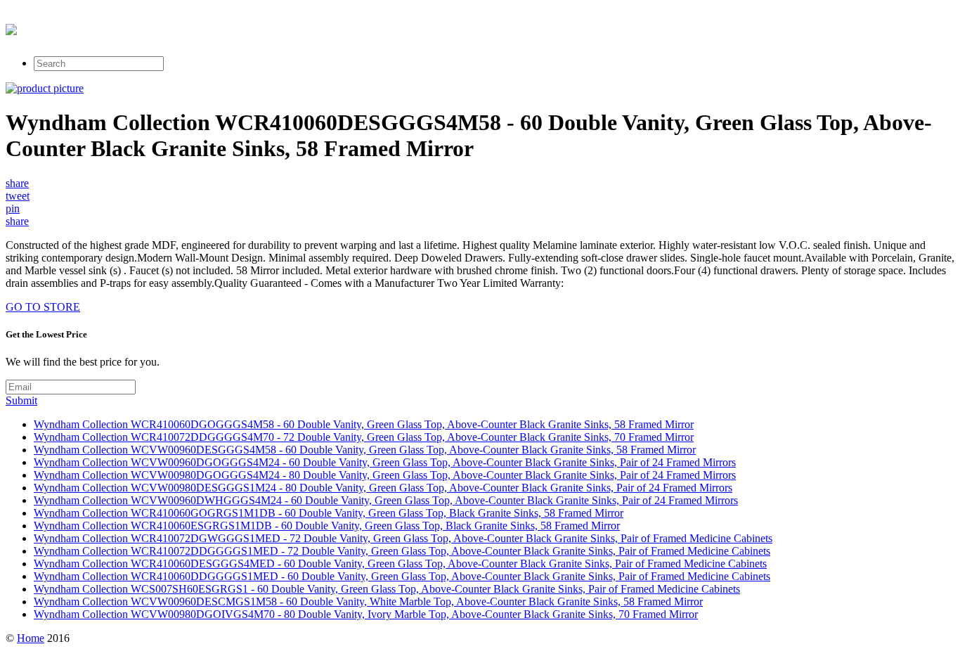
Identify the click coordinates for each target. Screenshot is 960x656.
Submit (21, 400)
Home (30, 638)
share (17, 183)
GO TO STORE (43, 307)
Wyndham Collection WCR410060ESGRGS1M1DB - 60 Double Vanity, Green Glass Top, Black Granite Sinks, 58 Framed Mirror (327, 526)
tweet (18, 196)
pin (13, 208)
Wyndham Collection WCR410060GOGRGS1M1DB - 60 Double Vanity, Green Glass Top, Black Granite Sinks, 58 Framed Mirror (328, 513)
